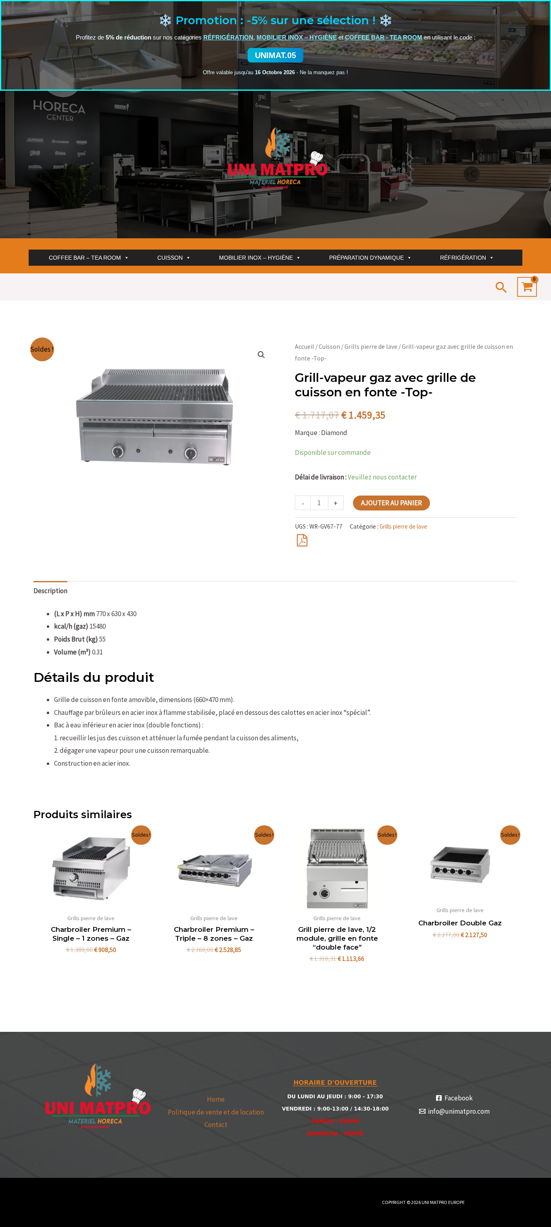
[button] (501, 287)
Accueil (304, 346)
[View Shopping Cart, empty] (527, 287)
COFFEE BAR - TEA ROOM (383, 37)
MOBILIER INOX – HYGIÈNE (297, 37)
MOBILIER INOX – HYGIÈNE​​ (256, 257)
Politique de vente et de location (216, 1112)
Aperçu (91, 901)
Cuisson (329, 346)
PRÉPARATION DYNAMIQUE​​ (366, 257)
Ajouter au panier (391, 502)
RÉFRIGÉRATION (228, 37)
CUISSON (170, 257)
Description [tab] (50, 590)
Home (216, 1099)
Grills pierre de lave (370, 346)
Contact (216, 1124)
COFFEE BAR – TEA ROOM (85, 257)
